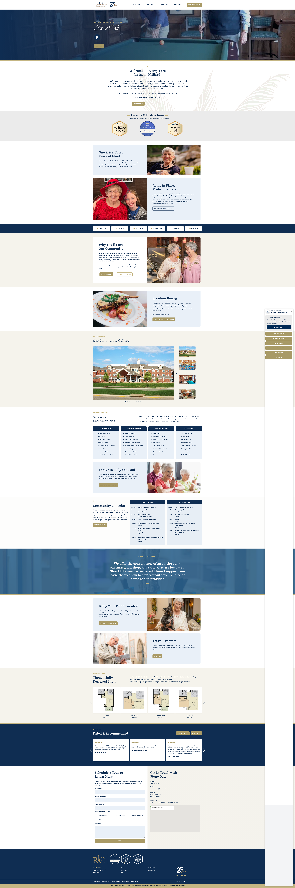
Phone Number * (100, 797)
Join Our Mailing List (279, 348)
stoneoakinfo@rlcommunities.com (160, 789)
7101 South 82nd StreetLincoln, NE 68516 (100, 870)
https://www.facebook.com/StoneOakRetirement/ (164, 802)
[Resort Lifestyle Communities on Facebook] (177, 876)
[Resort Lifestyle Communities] (106, 5)
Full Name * (98, 789)
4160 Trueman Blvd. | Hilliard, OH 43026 (147, 98)
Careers (150, 869)
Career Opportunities (137, 815)
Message (98, 824)
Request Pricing (278, 343)
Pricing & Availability (120, 815)
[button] (176, 374)
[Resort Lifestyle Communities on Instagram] (179, 876)
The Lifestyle (150, 5)
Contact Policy (116, 882)
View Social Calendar (278, 334)
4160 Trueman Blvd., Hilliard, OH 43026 (156, 796)
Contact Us (151, 871)
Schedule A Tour (279, 327)
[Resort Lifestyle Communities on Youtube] (185, 876)
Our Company (164, 5)
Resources (177, 5)
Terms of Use (134, 882)
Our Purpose (136, 5)
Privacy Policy (125, 882)
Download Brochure (278, 338)
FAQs (122, 872)
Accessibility (96, 882)
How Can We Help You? (102, 812)
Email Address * (100, 804)
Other (99, 820)
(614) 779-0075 (154, 783)
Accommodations (105, 882)
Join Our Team (279, 352)
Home (122, 867)
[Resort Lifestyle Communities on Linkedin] (182, 876)
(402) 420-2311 (97, 872)
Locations (124, 871)
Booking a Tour (102, 815)
